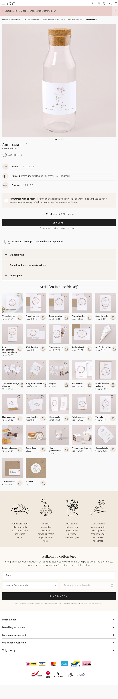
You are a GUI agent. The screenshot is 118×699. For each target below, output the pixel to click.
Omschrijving (17, 254)
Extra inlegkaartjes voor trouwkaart (9, 350)
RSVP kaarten (32, 347)
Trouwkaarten (8, 316)
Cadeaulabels (101, 448)
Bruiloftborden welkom (102, 384)
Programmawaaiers (35, 383)
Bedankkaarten (56, 347)
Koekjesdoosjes (9, 448)
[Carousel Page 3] (62, 139)
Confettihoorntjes (103, 347)
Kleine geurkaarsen (55, 449)
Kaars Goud (31, 448)
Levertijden (16, 275)
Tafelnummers (79, 417)
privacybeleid (56, 603)
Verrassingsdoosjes (81, 448)
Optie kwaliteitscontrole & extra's (28, 265)
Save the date (101, 316)
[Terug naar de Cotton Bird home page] (11, 4)
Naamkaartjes (8, 417)
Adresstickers (9, 481)
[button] (115, 11)
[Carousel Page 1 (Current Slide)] (56, 139)
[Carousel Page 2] (59, 139)
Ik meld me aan (59, 596)
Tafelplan (99, 417)
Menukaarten (55, 417)
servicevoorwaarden (73, 603)
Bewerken (59, 223)
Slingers (52, 383)
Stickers (29, 481)
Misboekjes (77, 383)
